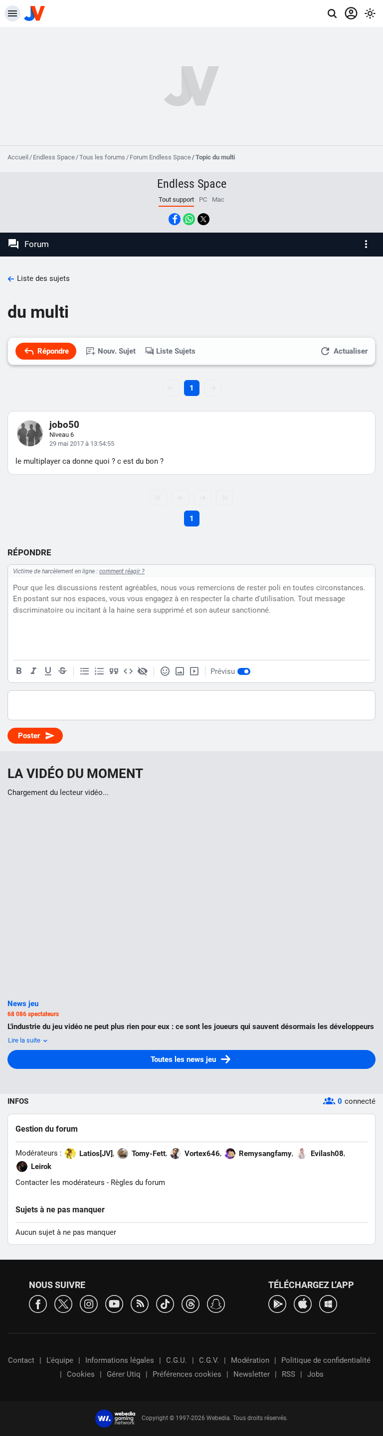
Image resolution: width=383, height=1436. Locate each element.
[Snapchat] (216, 1303)
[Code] (128, 671)
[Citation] (114, 671)
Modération (250, 1360)
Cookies (81, 1374)
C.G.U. (176, 1360)
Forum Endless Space (160, 157)
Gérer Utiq (124, 1374)
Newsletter (251, 1374)
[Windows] (328, 1303)
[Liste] (85, 671)
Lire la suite (25, 1040)
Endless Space (54, 157)
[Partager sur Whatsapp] (189, 219)
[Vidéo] (194, 671)
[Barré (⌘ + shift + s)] (62, 671)
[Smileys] (165, 671)
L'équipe (59, 1360)
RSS (288, 1374)
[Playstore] (277, 1303)
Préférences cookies (187, 1374)
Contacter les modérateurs (60, 1182)
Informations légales (119, 1360)
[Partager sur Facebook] (175, 219)
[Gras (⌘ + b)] (19, 671)
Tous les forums (102, 157)
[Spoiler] (143, 671)
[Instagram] (89, 1303)
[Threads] (190, 1303)
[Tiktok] (165, 1303)
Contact (21, 1360)
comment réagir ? (122, 571)
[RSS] (140, 1303)
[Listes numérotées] (99, 671)
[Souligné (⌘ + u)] (48, 671)
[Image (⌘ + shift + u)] (180, 671)
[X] (63, 1303)
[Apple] (303, 1303)
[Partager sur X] (203, 219)
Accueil (17, 157)
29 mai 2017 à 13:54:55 (81, 443)
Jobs (315, 1374)
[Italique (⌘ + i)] (33, 671)
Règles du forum (138, 1182)
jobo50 (64, 424)
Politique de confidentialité (326, 1360)
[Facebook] (38, 1303)
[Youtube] (114, 1303)
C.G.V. (209, 1360)
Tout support (176, 199)
